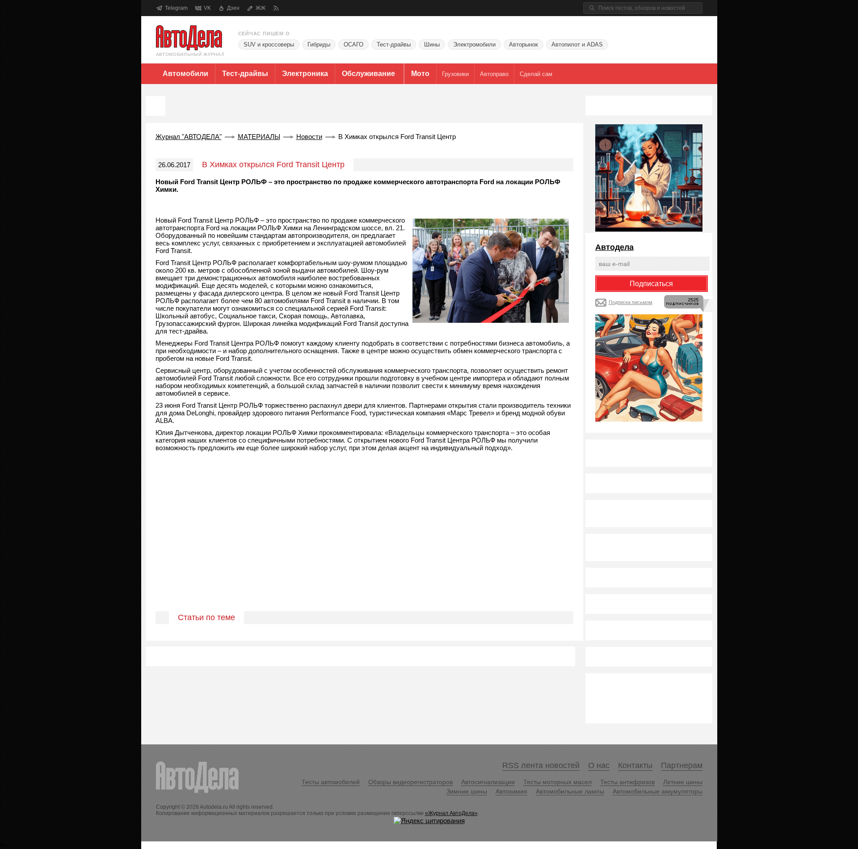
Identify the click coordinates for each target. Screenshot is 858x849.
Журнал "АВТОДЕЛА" (189, 136)
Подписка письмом (630, 302)
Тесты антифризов (627, 782)
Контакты (635, 765)
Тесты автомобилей (331, 782)
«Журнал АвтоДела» (451, 813)
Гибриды (318, 44)
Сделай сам (536, 74)
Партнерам (681, 765)
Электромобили (474, 44)
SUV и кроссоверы (269, 44)
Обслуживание (368, 73)
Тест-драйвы (394, 44)
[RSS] (276, 8)
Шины (432, 44)
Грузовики (455, 74)
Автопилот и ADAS (577, 44)
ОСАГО (353, 44)
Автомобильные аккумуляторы (657, 791)
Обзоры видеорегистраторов (410, 782)
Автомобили (185, 73)
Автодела (614, 247)
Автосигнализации (488, 782)
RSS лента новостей (541, 765)
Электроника (305, 73)
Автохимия (511, 791)
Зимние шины (466, 791)
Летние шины (682, 782)
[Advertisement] (364, 541)
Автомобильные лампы (570, 791)
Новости (309, 136)
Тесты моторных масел (557, 782)
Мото (420, 73)
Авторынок (523, 44)
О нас (599, 765)
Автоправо (494, 74)
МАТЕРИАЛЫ (259, 136)
